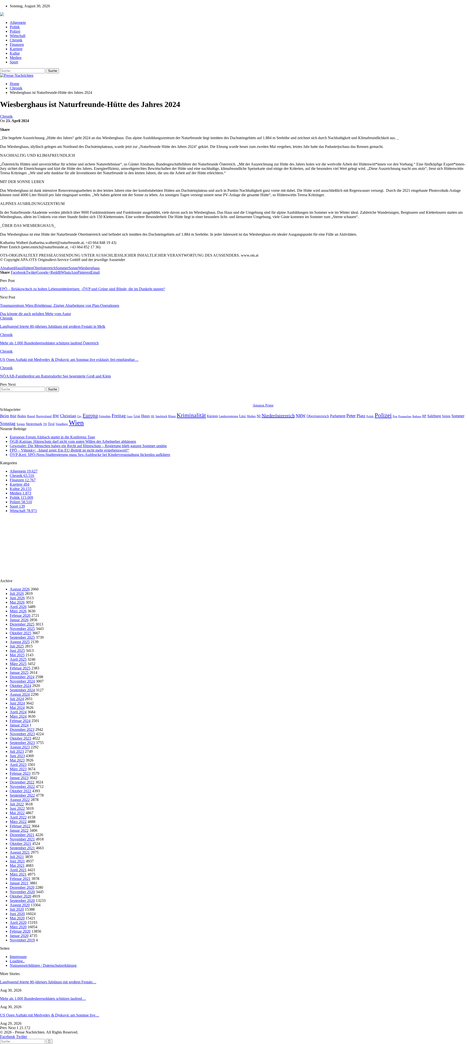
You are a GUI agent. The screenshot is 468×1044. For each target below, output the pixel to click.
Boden (21, 416)
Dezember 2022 (22, 782)
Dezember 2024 (22, 677)
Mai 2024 (17, 708)
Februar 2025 (20, 668)
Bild (13, 416)
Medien (15, 58)
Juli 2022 (17, 804)
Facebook (7, 1036)
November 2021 (22, 839)
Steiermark (34, 424)
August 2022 (20, 800)
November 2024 (22, 681)
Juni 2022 (17, 808)
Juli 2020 (17, 909)
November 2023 (22, 734)
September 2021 (22, 848)
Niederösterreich (278, 415)
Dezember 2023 (22, 729)
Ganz (130, 416)
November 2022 (22, 786)
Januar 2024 (19, 725)
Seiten (446, 416)
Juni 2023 (17, 756)
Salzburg (434, 416)
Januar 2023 (19, 778)
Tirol (51, 424)
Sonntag (8, 423)
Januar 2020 (19, 936)
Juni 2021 (17, 861)
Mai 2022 (17, 813)
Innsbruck (161, 416)
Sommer (62, 268)
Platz (361, 415)
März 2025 (18, 664)
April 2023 (18, 765)
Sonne (73, 268)
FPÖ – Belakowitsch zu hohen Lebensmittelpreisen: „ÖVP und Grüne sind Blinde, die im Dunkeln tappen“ (82, 289)
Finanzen (17, 44)
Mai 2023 (17, 760)
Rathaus (416, 416)
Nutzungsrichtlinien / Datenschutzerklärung (43, 965)
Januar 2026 (19, 620)
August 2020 (20, 905)
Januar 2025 (19, 672)
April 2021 (18, 870)
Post (395, 416)
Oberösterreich (44, 268)
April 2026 (18, 607)
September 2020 (22, 901)
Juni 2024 (17, 703)
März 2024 (18, 716)
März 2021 (18, 874)
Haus (18, 268)
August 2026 (20, 589)
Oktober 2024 (20, 686)
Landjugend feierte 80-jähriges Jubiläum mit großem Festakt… (48, 982)
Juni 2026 (17, 598)
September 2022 (22, 795)
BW (56, 416)
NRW (301, 415)
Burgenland (44, 416)
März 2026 (18, 611)
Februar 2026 (20, 615)
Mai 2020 (17, 918)
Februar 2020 (20, 931)
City (79, 416)
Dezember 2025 (22, 624)
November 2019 (22, 940)
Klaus (172, 416)
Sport (14, 62)
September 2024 (22, 690)
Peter (351, 415)
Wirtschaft (17, 36)
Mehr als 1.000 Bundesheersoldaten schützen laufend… (43, 998)
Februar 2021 (20, 879)
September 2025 (22, 637)
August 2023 (20, 747)
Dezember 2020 (22, 887)
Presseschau (404, 416)
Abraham (7, 268)
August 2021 (20, 852)
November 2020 (22, 892)
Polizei (15, 31)
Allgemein (18, 22)
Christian (68, 415)
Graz (137, 416)
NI (259, 416)
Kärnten (212, 416)
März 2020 (18, 927)
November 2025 (22, 629)
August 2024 (20, 694)
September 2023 (22, 743)
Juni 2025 (17, 650)
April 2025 (18, 659)
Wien (76, 422)
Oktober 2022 (20, 791)
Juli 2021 (17, 857)
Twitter (21, 1036)
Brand (31, 416)
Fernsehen (105, 416)
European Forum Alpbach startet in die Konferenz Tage (52, 437)
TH (45, 424)
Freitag (119, 415)
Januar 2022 (19, 830)
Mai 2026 (17, 602)
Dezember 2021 (22, 835)
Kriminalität (191, 415)
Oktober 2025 (20, 633)
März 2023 (18, 769)
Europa (90, 415)
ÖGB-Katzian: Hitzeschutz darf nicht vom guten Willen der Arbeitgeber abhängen (73, 441)
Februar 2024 (20, 721)
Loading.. (17, 961)
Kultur (15, 53)
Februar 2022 (20, 826)
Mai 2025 (17, 655)
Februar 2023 (20, 773)
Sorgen (21, 424)
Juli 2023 (17, 751)
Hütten (27, 268)
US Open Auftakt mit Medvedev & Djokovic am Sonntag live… (49, 1015)
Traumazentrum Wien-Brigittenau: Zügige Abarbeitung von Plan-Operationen (59, 305)
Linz (242, 416)
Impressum (18, 957)
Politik (15, 27)
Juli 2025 (17, 646)
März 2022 (18, 822)
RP (424, 416)
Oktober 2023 (20, 738)
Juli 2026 (17, 593)
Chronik (16, 40)
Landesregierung (228, 416)
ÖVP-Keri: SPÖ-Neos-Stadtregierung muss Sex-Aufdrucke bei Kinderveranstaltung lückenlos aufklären (90, 455)
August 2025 (20, 642)
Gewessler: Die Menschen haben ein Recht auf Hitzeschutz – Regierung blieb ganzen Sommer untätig (88, 446)
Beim (4, 416)
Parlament (337, 416)
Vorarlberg (62, 424)
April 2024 (18, 712)
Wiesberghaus (89, 268)
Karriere (16, 49)
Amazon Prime (263, 405)
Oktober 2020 (20, 896)
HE (153, 416)
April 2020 (18, 922)
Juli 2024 (17, 699)
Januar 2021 (19, 883)
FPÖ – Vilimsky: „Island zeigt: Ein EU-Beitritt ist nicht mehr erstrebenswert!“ (69, 450)
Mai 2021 (17, 865)
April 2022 (18, 817)
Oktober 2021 (20, 843)
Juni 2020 (17, 914)
